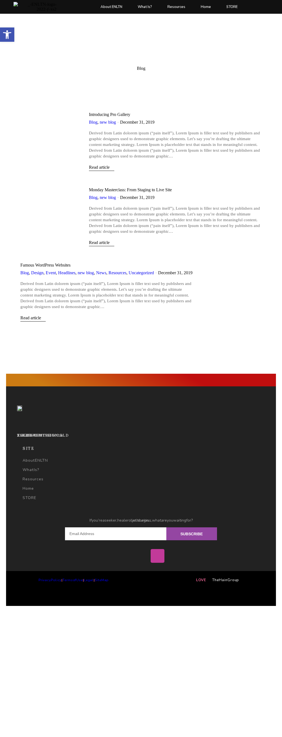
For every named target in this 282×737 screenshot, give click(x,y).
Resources (176, 6)
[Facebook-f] (124, 556)
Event (51, 272)
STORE (232, 6)
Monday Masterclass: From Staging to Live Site (130, 189)
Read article (99, 167)
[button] (7, 34)
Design (37, 272)
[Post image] (50, 134)
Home (206, 6)
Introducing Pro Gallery (109, 114)
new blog (108, 122)
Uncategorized (141, 272)
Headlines (66, 272)
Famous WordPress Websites (45, 265)
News (101, 272)
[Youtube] (141, 556)
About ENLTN (111, 6)
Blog (93, 122)
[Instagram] (157, 556)
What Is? (145, 6)
